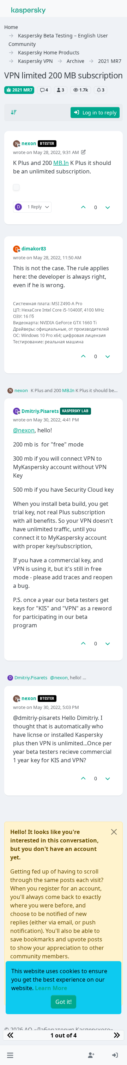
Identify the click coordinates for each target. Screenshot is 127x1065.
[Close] (113, 832)
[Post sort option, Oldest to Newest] (13, 112)
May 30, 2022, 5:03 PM (56, 707)
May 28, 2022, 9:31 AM (56, 152)
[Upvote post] (83, 207)
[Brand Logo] (28, 10)
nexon (29, 143)
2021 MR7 (21, 90)
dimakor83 (34, 248)
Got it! (63, 1002)
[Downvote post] (108, 207)
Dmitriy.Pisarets (40, 411)
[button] (10, 1055)
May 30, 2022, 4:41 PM (56, 419)
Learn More (51, 988)
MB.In (61, 163)
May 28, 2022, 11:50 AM (57, 257)
